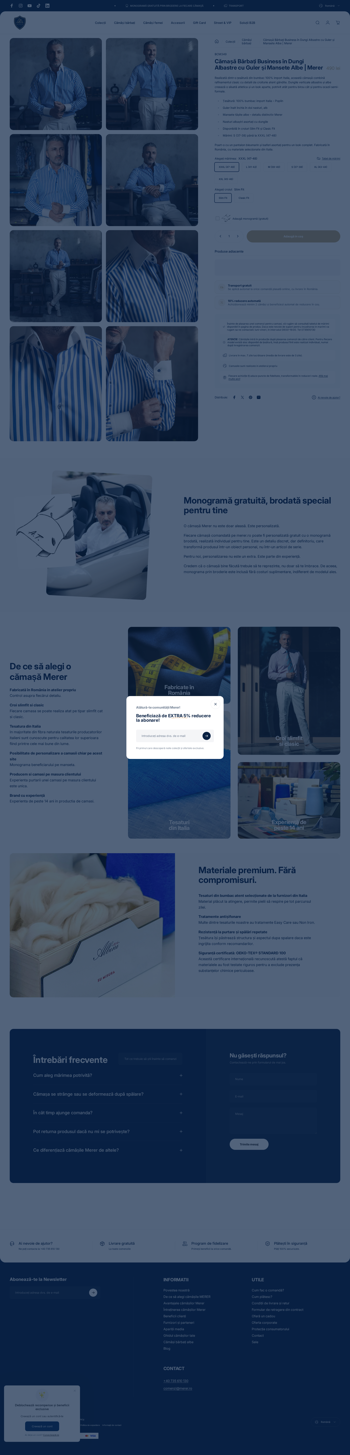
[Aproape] (215, 704)
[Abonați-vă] (207, 736)
